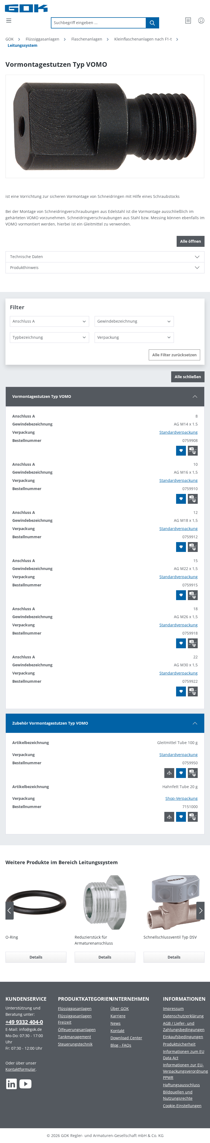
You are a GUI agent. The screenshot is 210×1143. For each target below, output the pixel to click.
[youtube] (26, 1084)
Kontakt (117, 1030)
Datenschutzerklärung (183, 1015)
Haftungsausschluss (181, 1084)
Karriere (118, 1015)
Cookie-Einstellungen (182, 1105)
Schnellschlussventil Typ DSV (170, 937)
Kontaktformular (20, 1069)
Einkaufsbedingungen (183, 1036)
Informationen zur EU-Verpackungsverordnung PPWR (185, 1071)
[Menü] (8, 20)
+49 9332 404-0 (24, 1022)
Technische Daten (26, 256)
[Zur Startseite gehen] (32, 8)
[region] (105, 126)
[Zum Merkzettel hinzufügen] (181, 451)
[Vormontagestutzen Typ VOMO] (105, 126)
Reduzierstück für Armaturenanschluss (94, 940)
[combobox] (98, 22)
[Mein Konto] (201, 20)
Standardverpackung (178, 432)
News (115, 1023)
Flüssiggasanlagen (75, 1008)
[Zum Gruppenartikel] (169, 773)
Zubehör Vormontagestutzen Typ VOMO (50, 723)
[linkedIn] (12, 1084)
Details (36, 957)
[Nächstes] (200, 910)
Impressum (173, 1008)
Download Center (126, 1037)
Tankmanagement (74, 1036)
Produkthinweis (24, 267)
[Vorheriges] (9, 910)
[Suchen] (152, 22)
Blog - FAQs (120, 1045)
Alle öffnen (190, 241)
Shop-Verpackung (181, 798)
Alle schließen (188, 376)
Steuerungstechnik (75, 1044)
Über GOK (119, 1008)
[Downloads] (193, 451)
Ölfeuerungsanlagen (77, 1029)
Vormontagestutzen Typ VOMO (41, 396)
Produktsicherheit (179, 1044)
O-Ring (11, 937)
